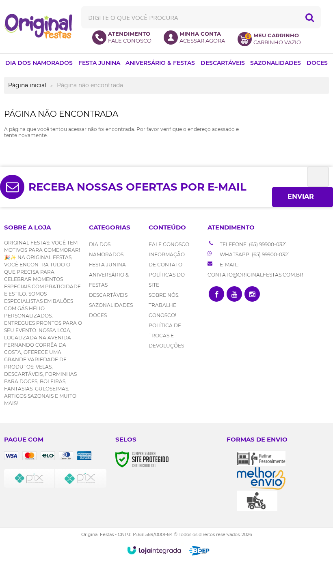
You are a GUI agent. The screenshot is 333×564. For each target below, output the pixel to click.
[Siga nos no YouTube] (234, 294)
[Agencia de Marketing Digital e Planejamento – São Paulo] (199, 550)
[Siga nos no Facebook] (216, 294)
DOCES (98, 315)
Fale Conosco (169, 244)
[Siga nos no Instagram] (252, 294)
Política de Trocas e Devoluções (166, 335)
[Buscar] (309, 17)
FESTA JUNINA (107, 265)
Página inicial (27, 85)
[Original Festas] (38, 26)
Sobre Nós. (164, 295)
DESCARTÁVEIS (108, 295)
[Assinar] (302, 197)
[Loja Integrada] (154, 550)
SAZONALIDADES (111, 305)
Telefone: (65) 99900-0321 (252, 244)
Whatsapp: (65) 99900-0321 (254, 254)
